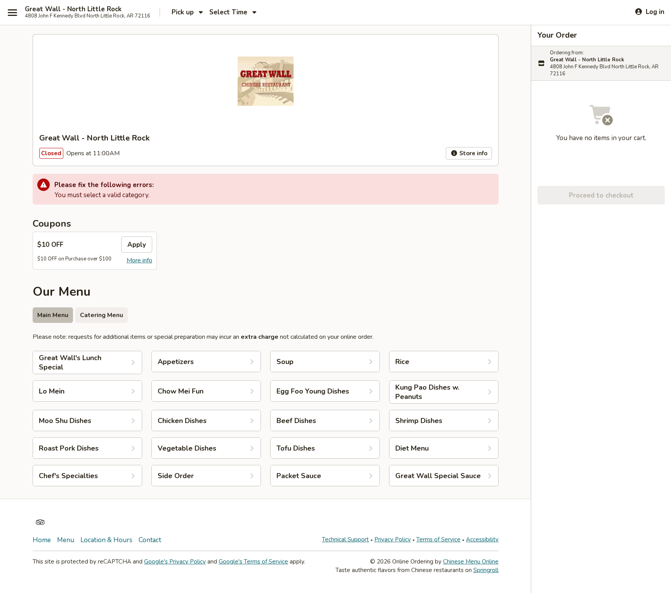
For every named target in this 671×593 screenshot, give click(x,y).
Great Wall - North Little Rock (73, 9)
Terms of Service (438, 539)
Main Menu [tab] (52, 315)
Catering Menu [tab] (101, 315)
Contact (150, 540)
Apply (136, 244)
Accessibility (482, 539)
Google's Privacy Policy (175, 561)
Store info (472, 153)
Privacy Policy (392, 539)
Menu (65, 540)
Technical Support (345, 539)
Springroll (486, 570)
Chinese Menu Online (471, 561)
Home (42, 540)
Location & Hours (106, 540)
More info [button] (139, 260)
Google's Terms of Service (253, 561)
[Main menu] (12, 12)
